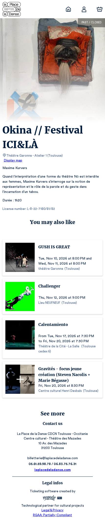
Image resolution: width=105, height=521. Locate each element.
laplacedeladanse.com (52, 469)
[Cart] (100, 9)
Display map (13, 160)
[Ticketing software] (52, 498)
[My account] (84, 9)
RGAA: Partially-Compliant (52, 515)
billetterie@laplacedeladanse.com (52, 458)
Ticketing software (44, 491)
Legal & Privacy (52, 510)
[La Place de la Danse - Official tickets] (68, 9)
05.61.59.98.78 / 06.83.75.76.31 (52, 464)
